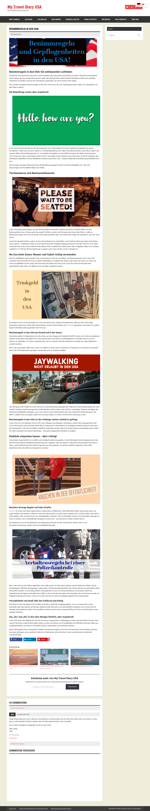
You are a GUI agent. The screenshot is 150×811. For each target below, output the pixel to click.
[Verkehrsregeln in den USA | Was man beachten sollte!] (54, 657)
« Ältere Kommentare (17, 708)
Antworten (13, 738)
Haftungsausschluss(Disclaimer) (61, 808)
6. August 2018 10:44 (23, 714)
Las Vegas (28, 19)
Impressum (12, 808)
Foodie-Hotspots (90, 19)
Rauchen (12, 511)
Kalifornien (56, 19)
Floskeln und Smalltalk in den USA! (82, 666)
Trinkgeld (70, 325)
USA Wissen (106, 19)
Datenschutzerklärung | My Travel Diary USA (33, 808)
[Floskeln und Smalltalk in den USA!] (85, 657)
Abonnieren (72, 687)
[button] (16, 639)
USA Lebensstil (121, 19)
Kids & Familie (14, 19)
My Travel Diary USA (24, 7)
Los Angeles (42, 19)
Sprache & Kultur (72, 19)
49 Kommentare (16, 34)
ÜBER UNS (135, 19)
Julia (12, 714)
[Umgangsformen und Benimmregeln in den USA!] (23, 657)
